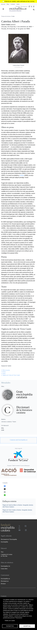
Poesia (4, 371)
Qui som (3, 4)
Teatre (4, 373)
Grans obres (4, 568)
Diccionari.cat (24, 6)
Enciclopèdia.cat (5, 578)
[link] (18, 440)
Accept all (27, 626)
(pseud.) (13, 24)
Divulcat (18, 6)
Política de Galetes (10, 620)
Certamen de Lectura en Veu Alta (6, 555)
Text (2, 552)
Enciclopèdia (4, 542)
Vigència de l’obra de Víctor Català (11, 375)
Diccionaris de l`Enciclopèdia (9, 539)
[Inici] (18, 8)
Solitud (22, 175)
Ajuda (18, 4)
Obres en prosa (6, 370)
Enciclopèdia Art (5, 566)
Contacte (13, 4)
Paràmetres (10, 626)
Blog (8, 4)
